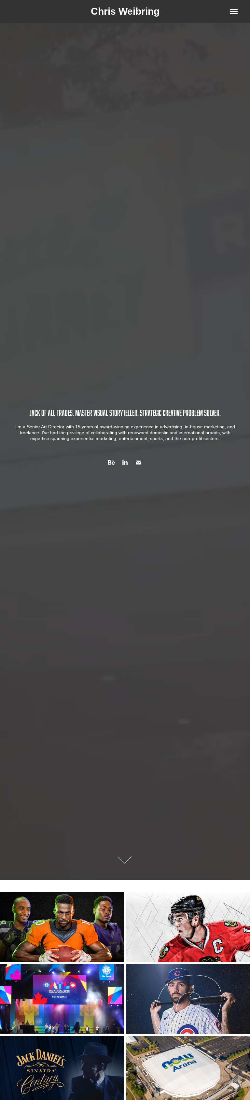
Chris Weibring (125, 11)
